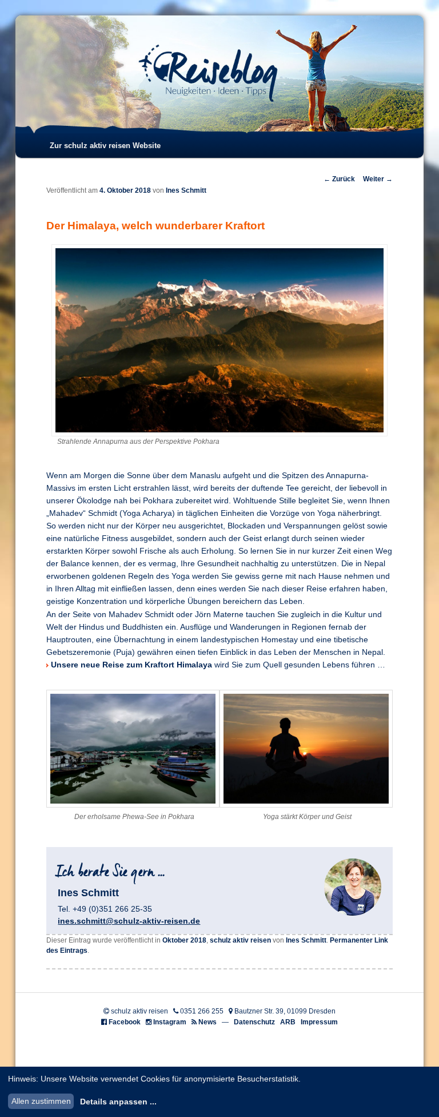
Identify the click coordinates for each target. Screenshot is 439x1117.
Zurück (339, 179)
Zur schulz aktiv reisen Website (105, 145)
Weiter (378, 179)
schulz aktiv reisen (240, 940)
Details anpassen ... (118, 1101)
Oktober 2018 (184, 940)
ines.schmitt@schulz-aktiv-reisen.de (129, 920)
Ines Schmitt (186, 190)
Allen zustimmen (41, 1101)
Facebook (125, 1022)
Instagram (169, 1022)
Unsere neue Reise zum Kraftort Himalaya (131, 665)
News (207, 1022)
